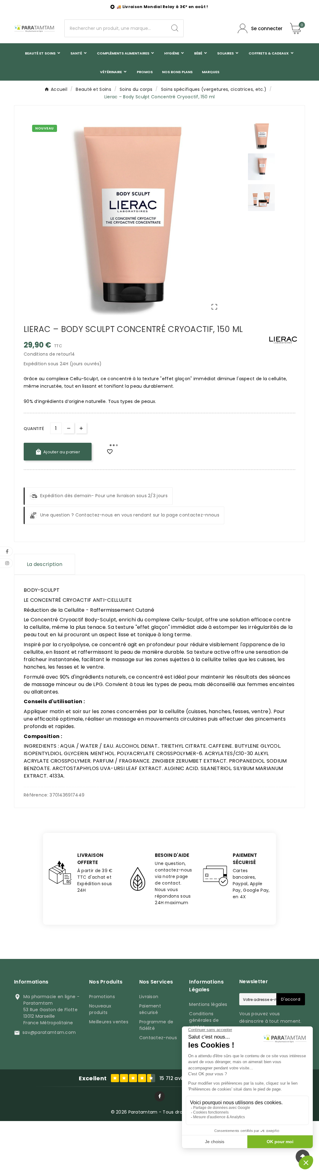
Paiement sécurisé (150, 1009)
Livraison (149, 996)
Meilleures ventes (108, 1022)
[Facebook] (160, 1096)
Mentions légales (208, 1004)
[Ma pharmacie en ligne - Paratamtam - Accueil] (34, 28)
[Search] (174, 28)
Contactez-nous (158, 1038)
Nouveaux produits (100, 1009)
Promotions (102, 996)
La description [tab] (44, 564)
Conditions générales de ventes (204, 1020)
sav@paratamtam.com (49, 1032)
